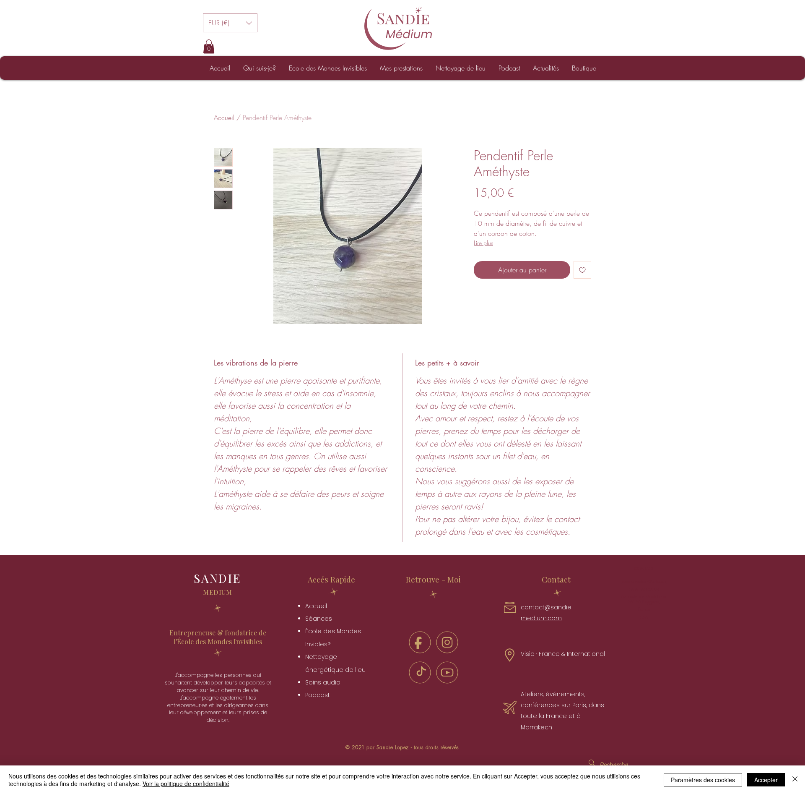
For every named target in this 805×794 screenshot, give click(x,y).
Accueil (224, 117)
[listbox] (230, 22)
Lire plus (483, 243)
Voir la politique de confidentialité (186, 783)
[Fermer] (795, 779)
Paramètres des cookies (703, 780)
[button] (230, 22)
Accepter (766, 780)
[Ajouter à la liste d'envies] (582, 270)
